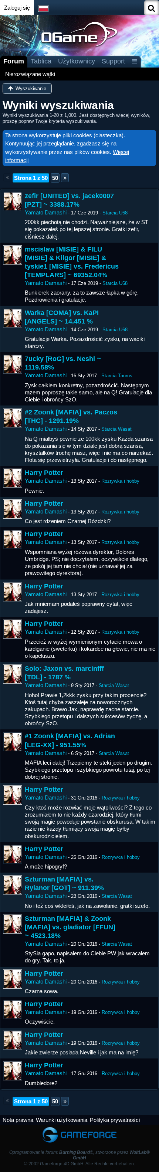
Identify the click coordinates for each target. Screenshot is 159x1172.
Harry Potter (44, 472)
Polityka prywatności (115, 1120)
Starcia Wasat (116, 429)
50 (55, 178)
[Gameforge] (79, 1128)
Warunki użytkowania (61, 1120)
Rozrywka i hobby (120, 481)
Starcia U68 (115, 213)
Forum (13, 61)
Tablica (41, 61)
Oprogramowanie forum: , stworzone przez (79, 1155)
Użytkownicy (76, 61)
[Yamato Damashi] (12, 201)
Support (113, 61)
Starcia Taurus (116, 375)
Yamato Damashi (46, 212)
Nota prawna (18, 1120)
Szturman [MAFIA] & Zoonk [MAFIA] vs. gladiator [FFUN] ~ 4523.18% (70, 927)
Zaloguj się (17, 7)
